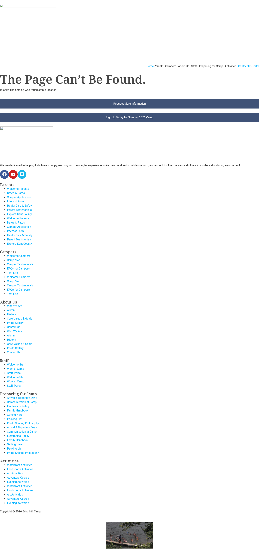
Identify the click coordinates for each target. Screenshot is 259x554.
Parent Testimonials (19, 210)
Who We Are (14, 306)
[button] (159, 66)
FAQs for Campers (18, 268)
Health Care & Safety (20, 205)
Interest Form (15, 201)
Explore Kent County (19, 214)
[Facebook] (4, 174)
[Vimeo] (22, 174)
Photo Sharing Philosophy (23, 423)
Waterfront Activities (19, 465)
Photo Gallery (15, 322)
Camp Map (13, 260)
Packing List (14, 419)
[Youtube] (13, 174)
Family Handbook (17, 410)
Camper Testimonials (20, 264)
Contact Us (245, 66)
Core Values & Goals (19, 318)
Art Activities (15, 473)
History (11, 314)
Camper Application (19, 197)
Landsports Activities (20, 469)
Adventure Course (18, 477)
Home (150, 66)
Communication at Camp (22, 402)
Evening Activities (18, 482)
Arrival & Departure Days (22, 398)
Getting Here (15, 414)
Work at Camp (15, 368)
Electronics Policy (18, 406)
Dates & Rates (16, 193)
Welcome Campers (18, 256)
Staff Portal (14, 373)
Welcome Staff (16, 364)
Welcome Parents (18, 188)
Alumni (11, 310)
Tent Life (12, 272)
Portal (255, 66)
